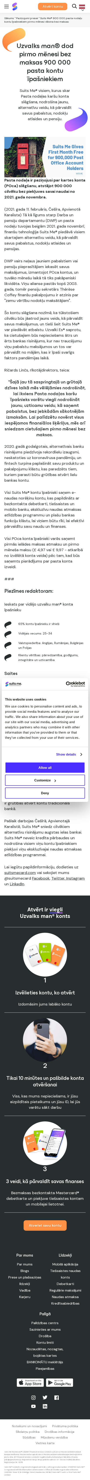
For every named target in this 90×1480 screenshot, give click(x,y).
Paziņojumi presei (27, 18)
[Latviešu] (81, 6)
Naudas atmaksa (65, 1297)
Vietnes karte (45, 1443)
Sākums (9, 18)
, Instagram (74, 878)
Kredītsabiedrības (65, 1303)
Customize (42, 780)
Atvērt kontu (53, 6)
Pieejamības (45, 1368)
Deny (45, 793)
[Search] (74, 6)
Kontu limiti (45, 1342)
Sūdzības (29, 1437)
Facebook (41, 878)
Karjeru (24, 1297)
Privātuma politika (65, 1426)
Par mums (25, 1264)
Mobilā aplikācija (65, 1264)
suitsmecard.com (20, 872)
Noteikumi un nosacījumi (29, 1426)
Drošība (45, 1336)
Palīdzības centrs (45, 1323)
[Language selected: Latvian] (81, 6)
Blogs (25, 1271)
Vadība (24, 1290)
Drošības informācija (59, 1431)
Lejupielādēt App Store (30, 1382)
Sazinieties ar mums (45, 1329)
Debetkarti (65, 1284)
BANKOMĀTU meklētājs (45, 1362)
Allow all (45, 767)
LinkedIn (17, 884)
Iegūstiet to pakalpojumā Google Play (59, 1382)
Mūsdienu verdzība (54, 1437)
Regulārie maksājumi (65, 1290)
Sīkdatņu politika (28, 1431)
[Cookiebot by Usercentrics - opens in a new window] (66, 684)
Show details (66, 754)
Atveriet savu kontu (45, 1225)
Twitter (57, 878)
